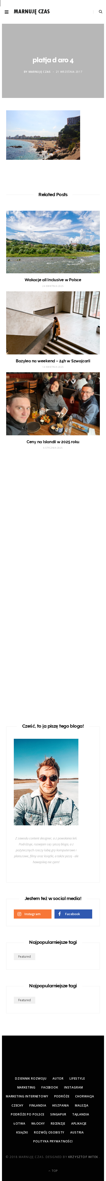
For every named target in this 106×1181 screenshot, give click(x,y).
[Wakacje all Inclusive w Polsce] (53, 242)
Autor (58, 1078)
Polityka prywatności (53, 1141)
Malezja (81, 1105)
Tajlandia (80, 1114)
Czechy (17, 1105)
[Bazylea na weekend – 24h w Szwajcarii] (53, 322)
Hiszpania (60, 1105)
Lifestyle (77, 1078)
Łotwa (19, 1123)
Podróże (62, 1096)
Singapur (58, 1114)
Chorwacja (84, 1096)
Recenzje (58, 1123)
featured (24, 956)
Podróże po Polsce (27, 1114)
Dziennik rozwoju (30, 1078)
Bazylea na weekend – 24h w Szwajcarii (53, 361)
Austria (77, 1132)
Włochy (38, 1123)
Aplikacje (79, 1123)
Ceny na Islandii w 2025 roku (53, 442)
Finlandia (37, 1105)
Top (54, 1171)
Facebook (49, 1087)
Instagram (73, 1087)
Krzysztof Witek (83, 1157)
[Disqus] (53, 518)
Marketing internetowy (27, 1096)
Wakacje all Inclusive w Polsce (53, 280)
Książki (22, 1132)
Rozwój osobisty (49, 1132)
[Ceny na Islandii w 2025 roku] (53, 403)
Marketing (26, 1087)
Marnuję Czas (40, 71)
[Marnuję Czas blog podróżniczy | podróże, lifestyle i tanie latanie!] (32, 12)
